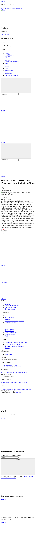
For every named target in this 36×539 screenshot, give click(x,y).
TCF (6, 315)
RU (2, 111)
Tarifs (6, 336)
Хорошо (3, 499)
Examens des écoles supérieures (14, 321)
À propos (7, 60)
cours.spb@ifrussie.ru (20, 382)
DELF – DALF (9, 317)
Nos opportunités (10, 309)
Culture (7, 67)
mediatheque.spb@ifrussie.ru (22, 389)
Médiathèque (8, 73)
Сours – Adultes (9, 329)
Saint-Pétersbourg (11, 8)
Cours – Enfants (9, 331)
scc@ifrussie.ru (17, 366)
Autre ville (6, 34)
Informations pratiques (11, 75)
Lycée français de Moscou (12, 344)
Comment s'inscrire (10, 322)
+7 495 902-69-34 (6, 366)
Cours (6, 68)
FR (4, 111)
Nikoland (18, 392)
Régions (19, 8)
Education (8, 72)
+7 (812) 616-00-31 (7, 389)
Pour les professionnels (12, 62)
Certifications (9, 70)
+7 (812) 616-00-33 (7, 382)
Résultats (7, 319)
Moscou (3, 8)
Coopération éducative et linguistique (16, 342)
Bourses (7, 348)
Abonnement (8, 354)
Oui (2, 34)
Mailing (7, 63)
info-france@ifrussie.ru (20, 372)
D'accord (3, 418)
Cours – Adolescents (11, 332)
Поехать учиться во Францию (14, 346)
